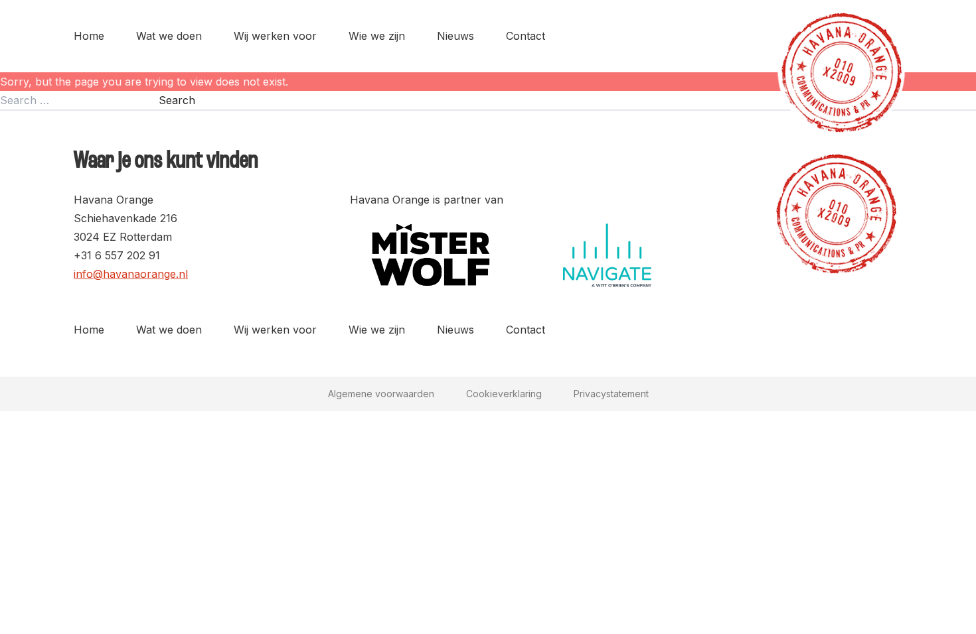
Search (177, 100)
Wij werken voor (275, 35)
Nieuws (455, 35)
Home (89, 35)
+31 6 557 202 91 (117, 255)
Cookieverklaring (504, 393)
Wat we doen (169, 35)
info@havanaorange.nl (131, 274)
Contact (525, 35)
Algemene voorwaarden (381, 393)
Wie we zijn (377, 35)
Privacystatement (611, 393)
